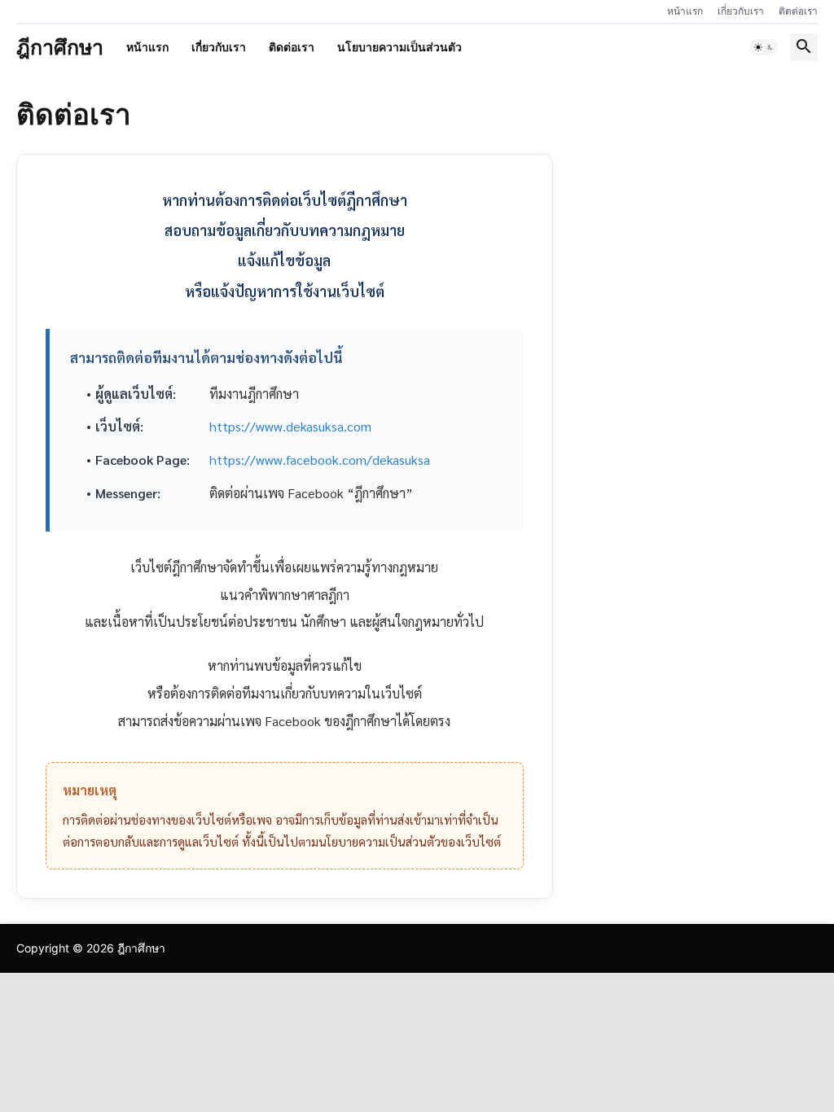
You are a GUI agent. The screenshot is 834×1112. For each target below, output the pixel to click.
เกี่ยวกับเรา (741, 11)
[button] (764, 47)
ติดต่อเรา (798, 11)
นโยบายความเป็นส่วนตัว (399, 47)
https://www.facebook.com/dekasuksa (319, 459)
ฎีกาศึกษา (59, 47)
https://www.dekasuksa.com (290, 426)
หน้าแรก (685, 11)
